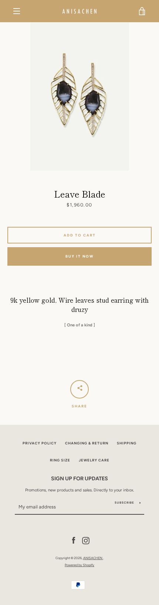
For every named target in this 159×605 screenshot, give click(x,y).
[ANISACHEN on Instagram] (85, 540)
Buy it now (79, 256)
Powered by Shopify (79, 565)
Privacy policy (40, 443)
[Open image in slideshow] (79, 96)
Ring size (60, 460)
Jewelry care (94, 460)
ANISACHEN (93, 558)
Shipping (126, 443)
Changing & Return (86, 443)
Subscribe (124, 502)
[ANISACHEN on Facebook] (73, 540)
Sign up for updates (79, 478)
